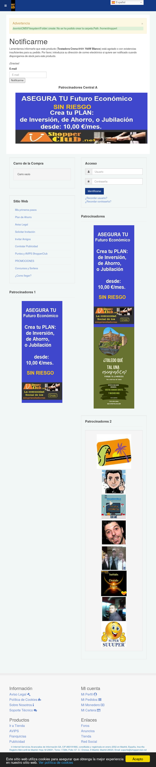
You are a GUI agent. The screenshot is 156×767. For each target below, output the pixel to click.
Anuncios (88, 731)
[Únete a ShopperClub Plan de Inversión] (81, 118)
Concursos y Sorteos (26, 268)
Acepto (137, 758)
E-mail (13, 68)
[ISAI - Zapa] (114, 481)
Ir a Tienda (17, 725)
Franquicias (17, 736)
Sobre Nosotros (21, 704)
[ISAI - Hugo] (114, 532)
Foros (85, 725)
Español (120, 2)
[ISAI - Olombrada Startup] (114, 276)
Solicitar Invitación (25, 232)
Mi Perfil (87, 694)
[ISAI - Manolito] (114, 557)
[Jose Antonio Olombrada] (42, 351)
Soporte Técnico (21, 710)
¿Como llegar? (23, 275)
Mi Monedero (91, 704)
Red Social (89, 741)
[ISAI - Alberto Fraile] (114, 507)
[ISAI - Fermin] (114, 634)
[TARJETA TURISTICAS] (114, 451)
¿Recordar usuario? (96, 198)
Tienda (86, 736)
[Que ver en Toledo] (114, 367)
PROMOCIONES (24, 261)
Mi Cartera (89, 710)
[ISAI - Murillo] (114, 608)
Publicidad (17, 741)
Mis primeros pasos (26, 210)
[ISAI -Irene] (114, 583)
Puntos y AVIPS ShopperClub (31, 253)
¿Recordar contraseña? (98, 201)
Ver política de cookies (56, 762)
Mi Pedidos (89, 699)
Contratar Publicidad (26, 246)
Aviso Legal (21, 224)
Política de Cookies (23, 699)
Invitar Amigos (23, 239)
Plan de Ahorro (23, 217)
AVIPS (14, 731)
